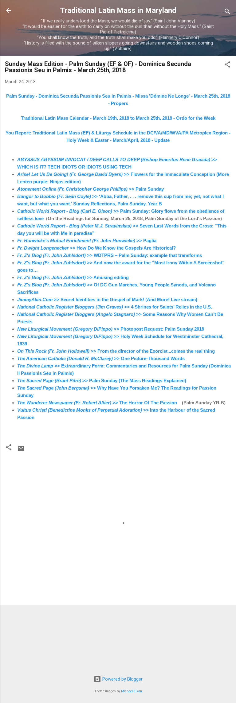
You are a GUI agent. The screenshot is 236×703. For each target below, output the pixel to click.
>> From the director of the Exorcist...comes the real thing (116, 351)
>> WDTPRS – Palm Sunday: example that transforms (109, 255)
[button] (227, 65)
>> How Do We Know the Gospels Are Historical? (96, 248)
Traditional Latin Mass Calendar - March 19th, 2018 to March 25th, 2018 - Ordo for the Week (118, 118)
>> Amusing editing (73, 277)
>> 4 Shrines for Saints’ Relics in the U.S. (114, 306)
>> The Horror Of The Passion (97, 402)
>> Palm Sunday (90, 189)
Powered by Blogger (122, 679)
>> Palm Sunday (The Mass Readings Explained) (101, 380)
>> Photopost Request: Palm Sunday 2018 (110, 329)
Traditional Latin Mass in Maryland (118, 10)
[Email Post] (21, 450)
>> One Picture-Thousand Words (101, 358)
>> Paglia (86, 240)
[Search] (227, 12)
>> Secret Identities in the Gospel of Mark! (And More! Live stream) (107, 299)
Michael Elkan (131, 691)
